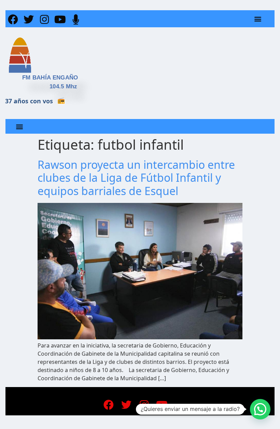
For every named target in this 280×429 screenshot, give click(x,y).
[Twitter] (29, 19)
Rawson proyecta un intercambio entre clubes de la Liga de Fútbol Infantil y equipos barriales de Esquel (136, 177)
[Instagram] (44, 19)
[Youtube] (60, 19)
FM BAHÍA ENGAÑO (50, 77)
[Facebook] (13, 19)
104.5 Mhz (64, 86)
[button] (258, 19)
